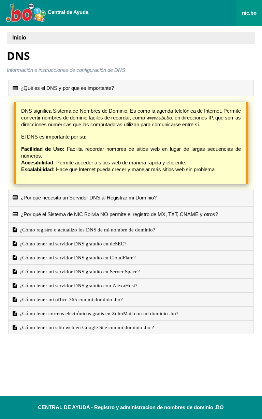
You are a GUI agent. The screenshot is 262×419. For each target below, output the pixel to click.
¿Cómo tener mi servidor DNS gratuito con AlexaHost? (77, 285)
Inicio (19, 38)
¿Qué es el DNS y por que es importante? (66, 88)
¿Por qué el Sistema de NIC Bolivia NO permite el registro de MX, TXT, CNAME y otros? (118, 214)
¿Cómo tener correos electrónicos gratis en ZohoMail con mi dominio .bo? (97, 313)
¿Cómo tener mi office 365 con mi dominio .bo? (70, 299)
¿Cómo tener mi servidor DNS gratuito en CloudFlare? (76, 257)
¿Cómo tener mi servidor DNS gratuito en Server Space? (78, 271)
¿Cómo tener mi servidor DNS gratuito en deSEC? (72, 243)
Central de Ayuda (67, 12)
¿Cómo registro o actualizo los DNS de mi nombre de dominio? (86, 229)
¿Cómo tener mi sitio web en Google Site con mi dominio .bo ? (85, 327)
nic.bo (249, 13)
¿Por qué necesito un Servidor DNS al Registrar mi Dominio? (87, 197)
